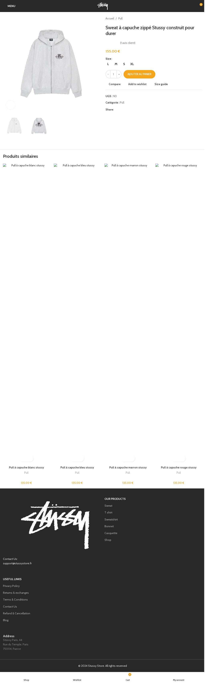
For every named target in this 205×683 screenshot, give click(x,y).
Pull (120, 18)
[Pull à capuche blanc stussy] (26, 314)
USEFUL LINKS (12, 579)
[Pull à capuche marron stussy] (128, 314)
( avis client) (127, 43)
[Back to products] (194, 18)
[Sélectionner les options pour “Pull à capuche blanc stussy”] (22, 458)
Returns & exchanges (16, 593)
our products (115, 499)
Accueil (110, 18)
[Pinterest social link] (125, 109)
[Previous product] (190, 18)
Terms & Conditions (15, 599)
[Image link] (55, 524)
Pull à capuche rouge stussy (178, 467)
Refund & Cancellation (16, 613)
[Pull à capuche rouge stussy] (178, 314)
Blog (5, 620)
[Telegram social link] (135, 109)
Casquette (111, 533)
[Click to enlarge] (10, 104)
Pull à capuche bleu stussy (77, 467)
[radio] (108, 64)
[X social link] (121, 109)
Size (108, 58)
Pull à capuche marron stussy (128, 467)
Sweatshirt (111, 519)
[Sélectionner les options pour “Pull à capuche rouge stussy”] (175, 458)
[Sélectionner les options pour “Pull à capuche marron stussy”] (124, 458)
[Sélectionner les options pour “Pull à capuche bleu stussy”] (73, 458)
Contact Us (10, 606)
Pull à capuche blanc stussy (26, 467)
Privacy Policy (11, 586)
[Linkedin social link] (130, 109)
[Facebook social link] (116, 109)
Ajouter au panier (139, 74)
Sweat (108, 505)
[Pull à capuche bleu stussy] (77, 314)
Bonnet (109, 526)
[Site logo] (102, 5)
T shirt (108, 512)
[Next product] (199, 18)
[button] (7, 64)
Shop (108, 540)
